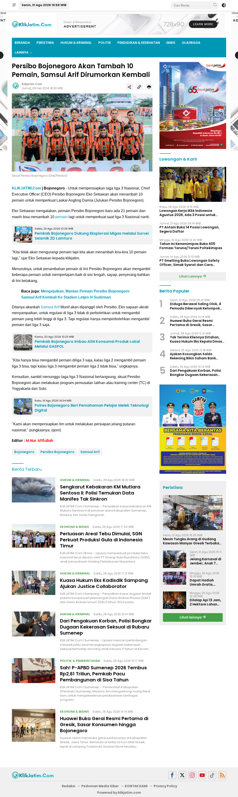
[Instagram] (192, 775)
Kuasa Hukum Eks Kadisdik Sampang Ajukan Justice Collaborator (104, 583)
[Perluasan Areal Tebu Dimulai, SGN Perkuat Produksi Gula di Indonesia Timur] (33, 544)
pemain (61, 217)
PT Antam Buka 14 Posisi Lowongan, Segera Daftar (189, 229)
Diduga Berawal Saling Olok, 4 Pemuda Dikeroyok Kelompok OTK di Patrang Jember (195, 306)
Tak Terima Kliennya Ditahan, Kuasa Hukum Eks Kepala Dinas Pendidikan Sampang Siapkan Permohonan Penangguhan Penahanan (196, 339)
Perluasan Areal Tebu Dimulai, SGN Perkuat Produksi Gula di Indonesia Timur (101, 539)
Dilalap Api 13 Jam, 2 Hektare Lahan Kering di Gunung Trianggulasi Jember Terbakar (205, 602)
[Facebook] (172, 775)
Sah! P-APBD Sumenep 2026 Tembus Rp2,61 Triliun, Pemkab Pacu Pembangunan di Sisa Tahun (103, 673)
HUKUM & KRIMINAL (76, 42)
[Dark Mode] (223, 5)
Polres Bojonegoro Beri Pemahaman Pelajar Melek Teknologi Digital (92, 408)
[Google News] (212, 775)
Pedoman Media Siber (100, 786)
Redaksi (68, 786)
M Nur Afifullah (39, 440)
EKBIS (170, 42)
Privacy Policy (165, 786)
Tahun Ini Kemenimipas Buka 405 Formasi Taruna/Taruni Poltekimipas (190, 246)
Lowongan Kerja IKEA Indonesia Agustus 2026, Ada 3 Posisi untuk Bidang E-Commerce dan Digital (187, 213)
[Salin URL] (139, 86)
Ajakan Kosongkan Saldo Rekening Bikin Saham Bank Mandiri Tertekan (193, 356)
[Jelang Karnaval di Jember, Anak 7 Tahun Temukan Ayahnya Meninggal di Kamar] (174, 559)
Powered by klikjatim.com (119, 792)
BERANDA (22, 42)
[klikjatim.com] (33, 775)
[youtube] (202, 775)
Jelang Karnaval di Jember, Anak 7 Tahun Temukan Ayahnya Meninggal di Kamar (205, 561)
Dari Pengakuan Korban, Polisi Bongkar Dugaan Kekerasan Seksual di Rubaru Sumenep (106, 627)
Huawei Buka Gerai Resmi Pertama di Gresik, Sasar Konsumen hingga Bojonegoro (104, 724)
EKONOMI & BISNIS (74, 527)
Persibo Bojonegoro (57, 452)
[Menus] (14, 5)
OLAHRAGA (191, 42)
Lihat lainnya (191, 617)
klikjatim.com (32, 84)
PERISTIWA (45, 42)
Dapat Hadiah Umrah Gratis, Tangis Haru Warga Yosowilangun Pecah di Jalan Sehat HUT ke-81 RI (206, 582)
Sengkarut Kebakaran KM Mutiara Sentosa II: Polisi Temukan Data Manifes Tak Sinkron (100, 493)
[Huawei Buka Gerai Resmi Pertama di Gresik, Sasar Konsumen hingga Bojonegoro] (33, 729)
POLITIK (104, 42)
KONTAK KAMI (136, 786)
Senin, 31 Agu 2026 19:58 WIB (44, 5)
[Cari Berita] (215, 5)
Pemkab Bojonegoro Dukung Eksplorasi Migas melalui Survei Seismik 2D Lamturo (92, 236)
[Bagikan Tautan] (129, 86)
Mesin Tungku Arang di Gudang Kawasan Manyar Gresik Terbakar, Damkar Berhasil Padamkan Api (192, 541)
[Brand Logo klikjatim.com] (31, 24)
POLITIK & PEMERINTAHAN (80, 661)
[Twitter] (182, 775)
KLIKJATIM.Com (26, 188)
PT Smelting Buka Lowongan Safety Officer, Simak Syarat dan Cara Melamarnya (189, 262)
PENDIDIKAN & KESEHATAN (138, 42)
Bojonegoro (24, 452)
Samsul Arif (50, 307)
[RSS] (222, 775)
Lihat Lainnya (190, 276)
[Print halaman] (148, 86)
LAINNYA (21, 52)
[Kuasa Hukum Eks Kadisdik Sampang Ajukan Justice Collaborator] (33, 587)
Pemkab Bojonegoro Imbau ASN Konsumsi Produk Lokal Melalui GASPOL (87, 344)
